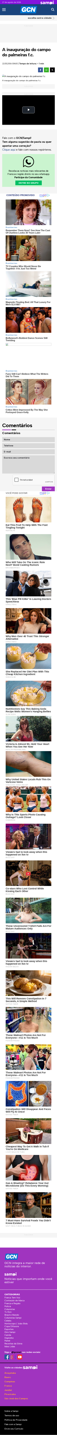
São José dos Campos (16, 1398)
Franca (8, 1385)
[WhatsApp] (46, 69)
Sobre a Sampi (11, 1411)
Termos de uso (11, 1415)
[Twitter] (52, 69)
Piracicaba (10, 1394)
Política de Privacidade (15, 1420)
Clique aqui (8, 149)
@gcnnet (16, 1352)
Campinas (9, 1381)
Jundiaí (8, 1390)
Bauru (7, 1377)
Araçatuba (10, 1373)
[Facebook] (40, 69)
